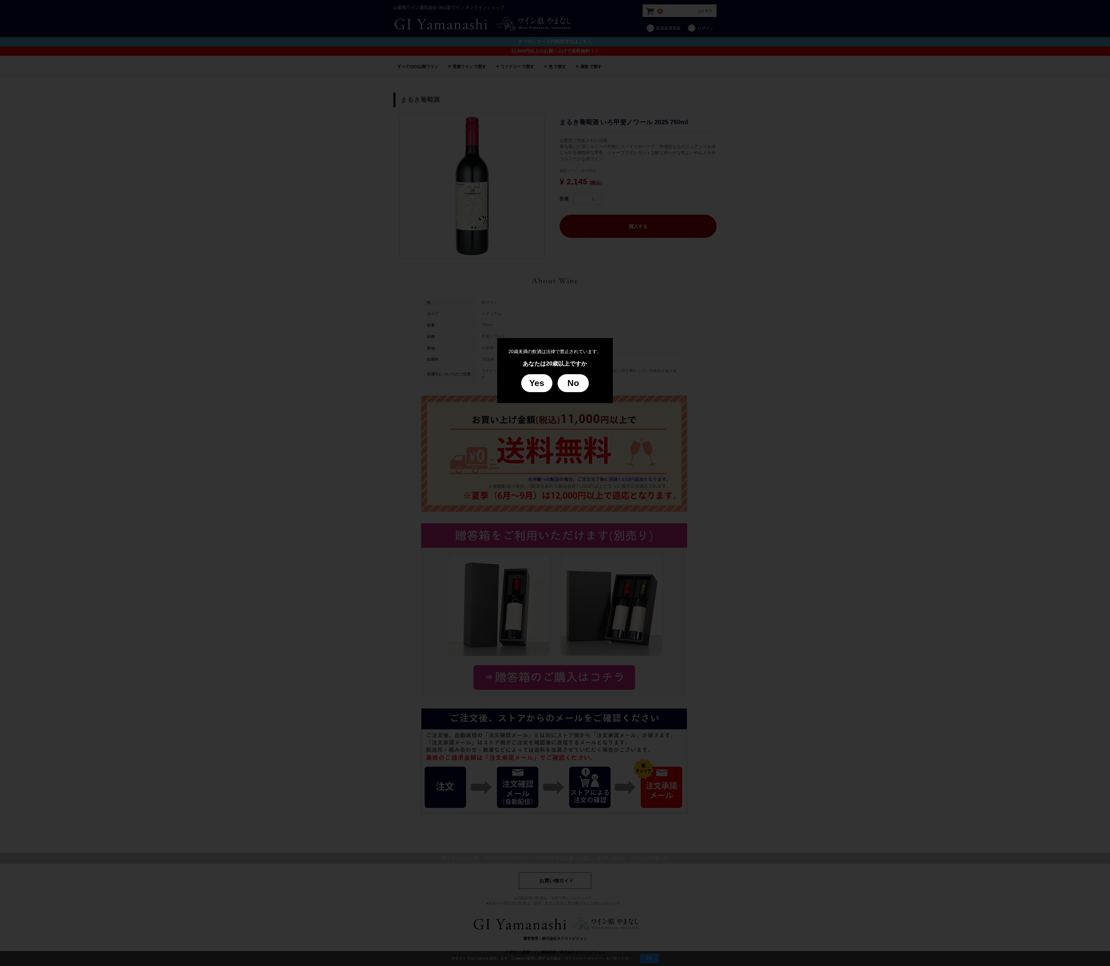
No (573, 383)
